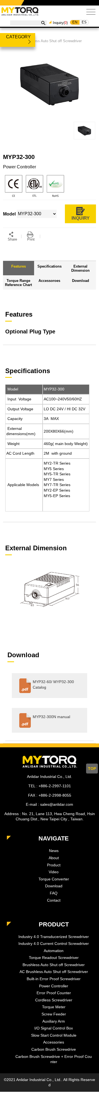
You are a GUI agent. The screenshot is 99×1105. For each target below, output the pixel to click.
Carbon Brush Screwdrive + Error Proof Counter (53, 1059)
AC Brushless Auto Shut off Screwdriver (54, 971)
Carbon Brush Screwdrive (53, 1049)
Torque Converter (53, 879)
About (54, 858)
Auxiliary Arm (53, 1021)
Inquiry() (60, 23)
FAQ (53, 893)
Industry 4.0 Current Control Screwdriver (53, 943)
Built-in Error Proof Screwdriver (54, 979)
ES (84, 22)
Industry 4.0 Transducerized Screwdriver (53, 936)
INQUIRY (81, 218)
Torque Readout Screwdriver (54, 957)
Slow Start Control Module (53, 1035)
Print (31, 239)
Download (53, 886)
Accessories (53, 1042)
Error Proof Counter (54, 993)
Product (54, 865)
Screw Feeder (54, 1014)
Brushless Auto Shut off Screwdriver (53, 41)
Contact (54, 900)
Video (54, 872)
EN (74, 22)
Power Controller (53, 986)
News (54, 850)
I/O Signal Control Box (53, 1028)
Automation (54, 950)
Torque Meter (53, 1007)
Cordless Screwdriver (53, 1000)
